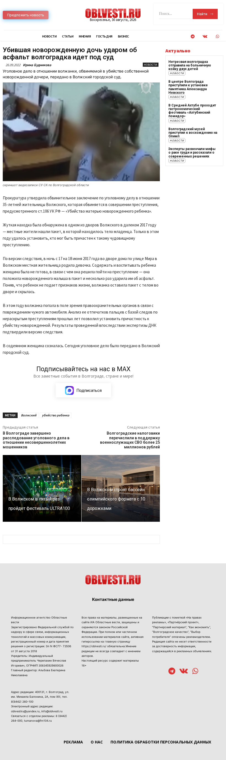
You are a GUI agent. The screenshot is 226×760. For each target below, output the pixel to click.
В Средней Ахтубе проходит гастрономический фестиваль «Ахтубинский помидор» (192, 110)
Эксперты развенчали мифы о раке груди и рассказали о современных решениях (192, 152)
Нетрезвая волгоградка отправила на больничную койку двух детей (189, 65)
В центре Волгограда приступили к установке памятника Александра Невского (188, 87)
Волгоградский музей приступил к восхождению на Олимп (192, 132)
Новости (150, 64)
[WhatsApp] (217, 36)
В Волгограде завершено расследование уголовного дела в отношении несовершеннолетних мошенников (36, 440)
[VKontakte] (205, 36)
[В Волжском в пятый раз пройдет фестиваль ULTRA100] (42, 488)
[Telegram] (192, 36)
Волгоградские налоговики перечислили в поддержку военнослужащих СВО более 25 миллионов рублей (130, 440)
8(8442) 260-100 (22, 701)
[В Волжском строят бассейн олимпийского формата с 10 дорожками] (121, 488)
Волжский (28, 415)
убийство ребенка (55, 415)
